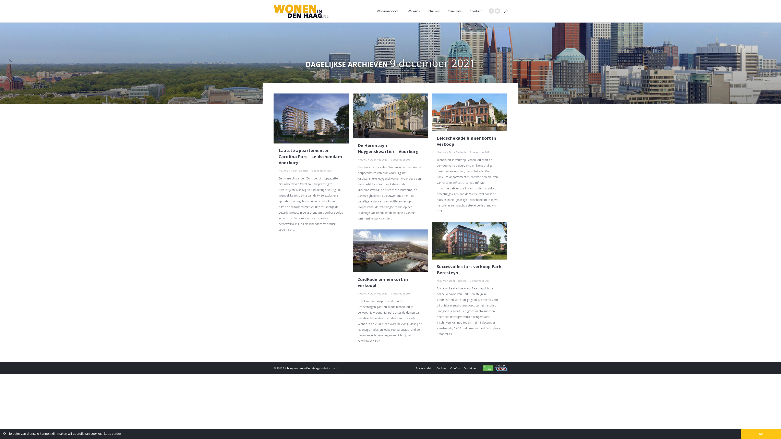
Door (299, 171)
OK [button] (761, 433)
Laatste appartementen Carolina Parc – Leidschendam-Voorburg (311, 156)
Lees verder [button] (112, 433)
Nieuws (283, 171)
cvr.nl (335, 368)
